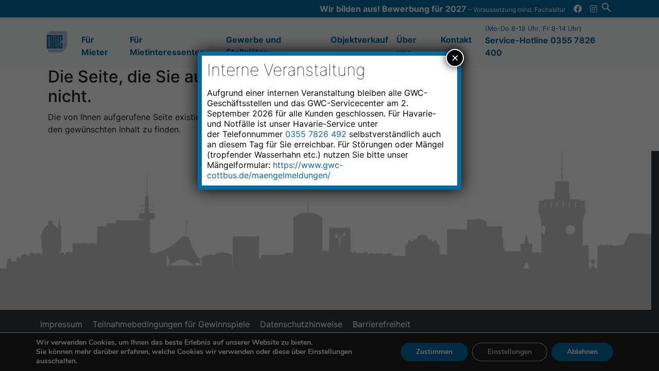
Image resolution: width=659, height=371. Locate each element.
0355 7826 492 (315, 134)
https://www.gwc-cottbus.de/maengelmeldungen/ (275, 170)
